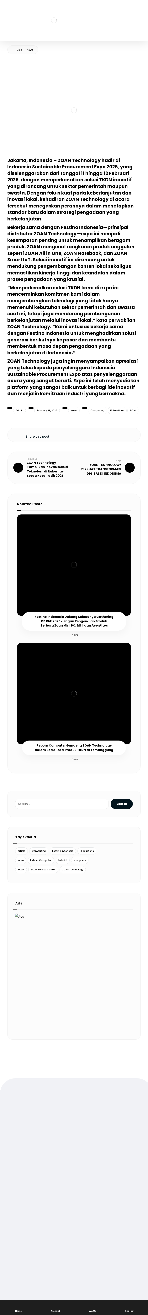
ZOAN (133, 410)
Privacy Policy (23, 1236)
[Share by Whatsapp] (89, 434)
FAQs (17, 1224)
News (74, 410)
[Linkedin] (40, 1137)
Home (18, 1172)
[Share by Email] (108, 434)
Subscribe (26, 1287)
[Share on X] (69, 434)
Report (18, 1242)
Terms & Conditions (28, 1230)
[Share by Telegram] (98, 434)
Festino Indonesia (62, 851)
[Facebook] (17, 1137)
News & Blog (22, 1191)
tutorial (62, 860)
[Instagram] (25, 1137)
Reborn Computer (41, 860)
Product (19, 1185)
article (21, 851)
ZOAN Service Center (43, 869)
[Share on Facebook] (60, 434)
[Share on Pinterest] (79, 434)
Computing (97, 410)
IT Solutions (117, 410)
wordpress (80, 860)
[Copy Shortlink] (118, 434)
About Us (20, 1178)
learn (21, 860)
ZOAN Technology (72, 869)
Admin (19, 410)
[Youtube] (33, 1137)
